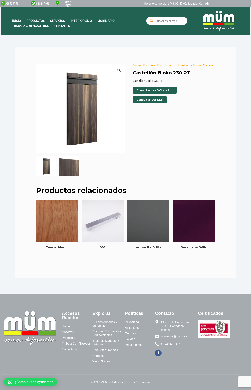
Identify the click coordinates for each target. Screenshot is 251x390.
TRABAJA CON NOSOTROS (30, 26)
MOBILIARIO (106, 21)
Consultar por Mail (149, 99)
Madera (208, 65)
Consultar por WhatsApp (154, 90)
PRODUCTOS (35, 21)
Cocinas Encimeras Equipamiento (154, 65)
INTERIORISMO (81, 21)
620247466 (42, 3)
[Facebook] (158, 353)
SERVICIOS (57, 21)
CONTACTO (62, 26)
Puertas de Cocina (189, 65)
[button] (119, 70)
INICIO (16, 21)
